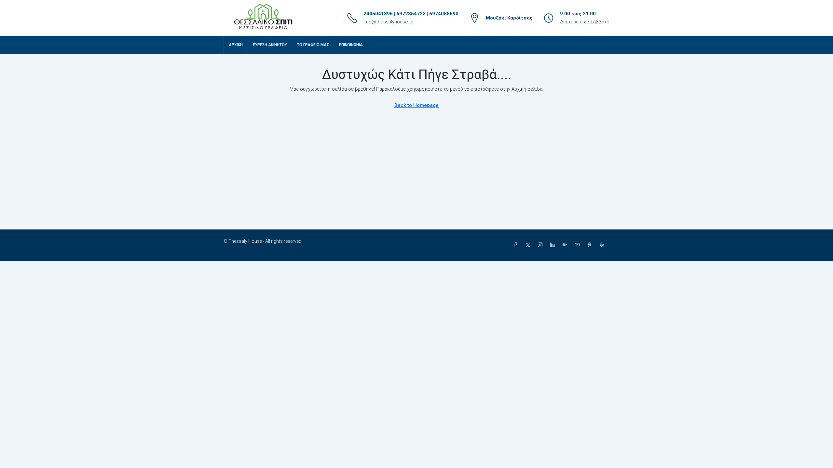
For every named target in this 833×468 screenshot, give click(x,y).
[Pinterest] (590, 245)
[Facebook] (516, 245)
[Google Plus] (566, 245)
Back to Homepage (416, 105)
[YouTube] (578, 245)
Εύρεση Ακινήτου (270, 45)
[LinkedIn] (553, 245)
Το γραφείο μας (313, 45)
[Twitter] (529, 245)
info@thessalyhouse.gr (388, 22)
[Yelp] (603, 245)
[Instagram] (541, 245)
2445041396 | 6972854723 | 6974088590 (410, 14)
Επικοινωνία (351, 45)
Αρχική (236, 45)
